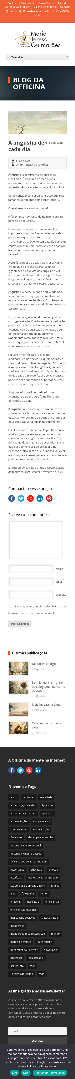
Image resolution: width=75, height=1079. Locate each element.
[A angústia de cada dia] (37, 122)
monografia (17, 926)
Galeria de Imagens (45, 7)
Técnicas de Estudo (21, 974)
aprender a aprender (23, 813)
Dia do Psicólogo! (44, 664)
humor (44, 893)
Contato (65, 7)
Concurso (16, 837)
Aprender (47, 805)
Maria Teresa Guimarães (31, 164)
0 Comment (56, 142)
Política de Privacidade (21, 3)
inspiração (33, 901)
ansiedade (46, 797)
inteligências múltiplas (23, 910)
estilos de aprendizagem (43, 877)
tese (32, 966)
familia (55, 885)
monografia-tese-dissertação (27, 933)
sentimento (17, 966)
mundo (55, 933)
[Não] (70, 1062)
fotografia (28, 893)
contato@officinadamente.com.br (30, 11)
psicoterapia (36, 958)
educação (36, 869)
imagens (15, 901)
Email (59, 581)
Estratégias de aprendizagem (27, 885)
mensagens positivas (22, 917)
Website (61, 594)
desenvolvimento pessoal (25, 845)
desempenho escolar (40, 837)
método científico (20, 942)
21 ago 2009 (23, 161)
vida (41, 974)
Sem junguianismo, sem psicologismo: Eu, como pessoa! (48, 686)
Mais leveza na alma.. (47, 704)
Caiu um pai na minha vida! (46, 725)
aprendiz (47, 813)
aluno (13, 797)
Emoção (53, 869)
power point (51, 950)
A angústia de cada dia (26, 146)
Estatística (16, 877)
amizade (28, 797)
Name (59, 569)
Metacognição (49, 917)
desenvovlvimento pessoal (26, 853)
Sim (14, 1072)
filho (13, 893)
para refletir (45, 942)
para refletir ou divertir (24, 950)
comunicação (41, 829)
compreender (18, 829)
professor (16, 958)
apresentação (18, 821)
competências (41, 821)
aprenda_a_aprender (22, 805)
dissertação (17, 869)
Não (26, 1072)
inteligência (52, 901)
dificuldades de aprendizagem (28, 861)
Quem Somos (46, 3)
